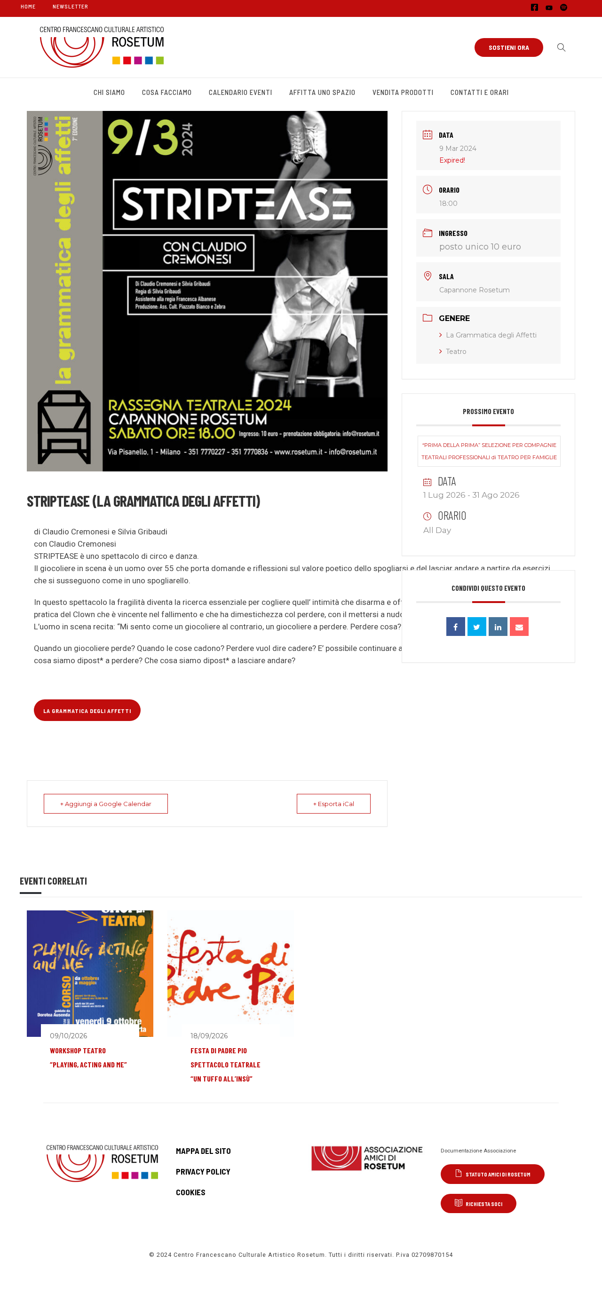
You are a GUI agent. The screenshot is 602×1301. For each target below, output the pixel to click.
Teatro (456, 351)
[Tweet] (476, 626)
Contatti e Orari (480, 92)
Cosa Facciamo (167, 92)
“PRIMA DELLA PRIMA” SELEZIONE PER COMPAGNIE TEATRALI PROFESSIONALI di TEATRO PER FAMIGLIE (489, 451)
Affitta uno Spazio (322, 92)
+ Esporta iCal (333, 803)
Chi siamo (109, 92)
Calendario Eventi (240, 92)
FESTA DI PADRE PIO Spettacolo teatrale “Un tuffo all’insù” (225, 1064)
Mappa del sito (203, 1150)
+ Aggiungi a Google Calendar (105, 803)
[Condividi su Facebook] (455, 626)
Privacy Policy (203, 1171)
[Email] (519, 626)
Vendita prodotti (403, 92)
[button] (559, 47)
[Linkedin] (498, 626)
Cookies (191, 1192)
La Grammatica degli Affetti (491, 335)
